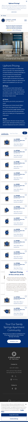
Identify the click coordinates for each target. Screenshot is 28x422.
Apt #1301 (14, 244)
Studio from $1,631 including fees (14, 25)
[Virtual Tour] (7, 142)
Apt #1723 (14, 300)
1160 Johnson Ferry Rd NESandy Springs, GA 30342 (14, 371)
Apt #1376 (14, 255)
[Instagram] (15, 388)
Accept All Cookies (14, 414)
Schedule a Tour (14, 341)
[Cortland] (14, 401)
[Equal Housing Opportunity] (12, 376)
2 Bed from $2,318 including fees (14, 28)
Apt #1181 (14, 165)
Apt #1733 (14, 311)
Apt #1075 (14, 142)
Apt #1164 (14, 153)
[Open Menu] (25, 20)
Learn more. (14, 11)
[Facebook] (12, 388)
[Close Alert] (26, 1)
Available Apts (4, 133)
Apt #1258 (14, 210)
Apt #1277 (14, 221)
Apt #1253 (14, 199)
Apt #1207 (14, 176)
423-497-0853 (14, 368)
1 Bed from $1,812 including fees (14, 27)
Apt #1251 (14, 187)
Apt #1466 (14, 266)
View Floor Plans (14, 133)
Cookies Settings (14, 418)
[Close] (26, 404)
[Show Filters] (24, 133)
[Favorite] (26, 138)
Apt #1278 (14, 232)
